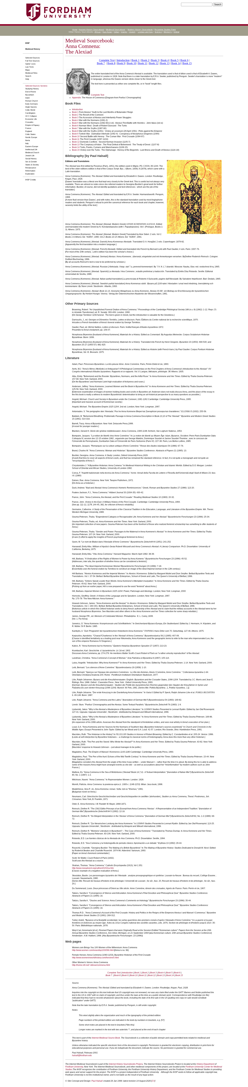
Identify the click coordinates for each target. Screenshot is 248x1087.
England (28, 131)
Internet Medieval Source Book (106, 1038)
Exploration (29, 174)
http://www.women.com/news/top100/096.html (93, 950)
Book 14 (176, 63)
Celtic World (30, 110)
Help (27, 79)
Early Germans (31, 104)
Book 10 (131, 63)
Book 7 (101, 63)
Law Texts (29, 67)
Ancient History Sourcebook (91, 30)
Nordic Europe (31, 137)
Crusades (29, 122)
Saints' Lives (30, 64)
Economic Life (31, 119)
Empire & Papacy (32, 125)
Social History (31, 159)
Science (158, 32)
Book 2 (145, 60)
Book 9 (121, 63)
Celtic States (30, 134)
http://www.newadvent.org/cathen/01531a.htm (93, 868)
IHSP (27, 43)
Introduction (123, 60)
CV (153, 1081)
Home (74, 30)
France (28, 128)
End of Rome (30, 92)
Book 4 (165, 60)
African (97, 32)
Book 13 (164, 63)
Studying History (32, 89)
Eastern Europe (31, 146)
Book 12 (153, 63)
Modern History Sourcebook (140, 30)
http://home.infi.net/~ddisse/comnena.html (91, 965)
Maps (27, 70)
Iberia (27, 140)
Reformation (30, 171)
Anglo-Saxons (31, 107)
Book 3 (155, 60)
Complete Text (107, 60)
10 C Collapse (31, 116)
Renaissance (30, 168)
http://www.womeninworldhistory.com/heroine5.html (95, 957)
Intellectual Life (31, 149)
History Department (205, 1064)
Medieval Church (32, 152)
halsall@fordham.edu (82, 1055)
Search (28, 76)
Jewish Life (29, 156)
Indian (116, 32)
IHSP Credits (30, 180)
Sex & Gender (31, 162)
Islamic (124, 32)
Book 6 (184, 60)
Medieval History (32, 49)
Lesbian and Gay (145, 32)
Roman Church (31, 101)
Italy (27, 143)
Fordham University (74, 1067)
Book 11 (142, 63)
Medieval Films (31, 73)
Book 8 (111, 63)
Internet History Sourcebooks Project (125, 1064)
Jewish (132, 32)
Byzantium (29, 95)
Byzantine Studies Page (165, 30)
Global (176, 32)
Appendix (76, 97)
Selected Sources (32, 58)
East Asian (107, 32)
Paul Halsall (97, 1081)
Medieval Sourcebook (115, 30)
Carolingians (30, 113)
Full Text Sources (32, 61)
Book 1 (135, 60)
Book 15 (187, 63)
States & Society (32, 165)
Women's (168, 32)
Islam (27, 98)
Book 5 (174, 60)
